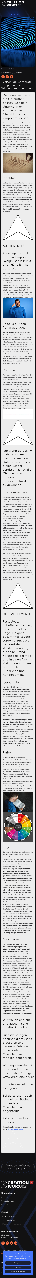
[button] (34, 3)
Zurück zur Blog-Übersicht (12, 15)
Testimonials (11, 1168)
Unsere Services (7, 1201)
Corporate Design (7, 72)
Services (9, 1165)
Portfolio (27, 1165)
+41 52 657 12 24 (7, 1216)
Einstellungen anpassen (18, 1271)
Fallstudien (5, 1205)
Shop (19, 1168)
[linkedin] (15, 1243)
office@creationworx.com (16, 1129)
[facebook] (7, 1243)
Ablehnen (18, 1267)
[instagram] (3, 1243)
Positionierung (18, 72)
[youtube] (11, 1243)
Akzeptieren (18, 1263)
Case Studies (18, 1165)
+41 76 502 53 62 (8, 1220)
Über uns (26, 1168)
